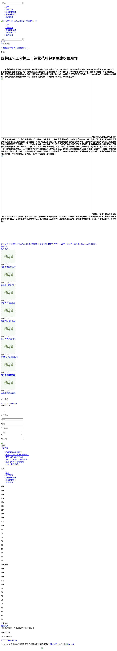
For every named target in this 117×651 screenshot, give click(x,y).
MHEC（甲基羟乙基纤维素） (17, 459)
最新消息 (4, 249)
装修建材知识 (10, 30)
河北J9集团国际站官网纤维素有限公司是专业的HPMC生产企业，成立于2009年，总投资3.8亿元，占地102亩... (53, 244)
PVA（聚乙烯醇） (12, 464)
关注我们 (4, 246)
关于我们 (9, 28)
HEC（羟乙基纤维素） (14, 457)
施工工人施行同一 (8, 285)
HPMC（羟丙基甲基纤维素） (17, 455)
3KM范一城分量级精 (9, 357)
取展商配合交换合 (8, 321)
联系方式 (4, 626)
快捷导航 (4, 448)
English (3, 41)
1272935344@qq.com (9, 403)
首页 (7, 25)
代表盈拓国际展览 (8, 267)
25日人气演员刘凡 (8, 339)
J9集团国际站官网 (8, 48)
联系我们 (9, 35)
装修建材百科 (10, 32)
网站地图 (53, 644)
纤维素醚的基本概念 (13, 452)
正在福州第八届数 (8, 393)
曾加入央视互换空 (8, 303)
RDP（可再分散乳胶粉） (15, 462)
